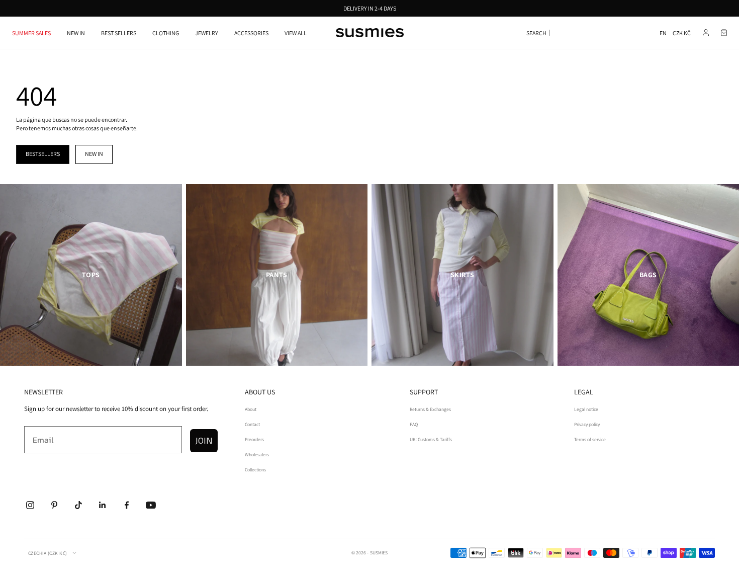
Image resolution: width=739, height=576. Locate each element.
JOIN (204, 440)
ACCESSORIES (251, 33)
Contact (252, 424)
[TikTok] (78, 505)
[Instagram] (30, 505)
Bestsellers (43, 153)
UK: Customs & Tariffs (431, 439)
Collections (255, 469)
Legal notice (586, 409)
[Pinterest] (54, 505)
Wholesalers (257, 454)
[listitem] (91, 275)
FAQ (414, 424)
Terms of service (590, 439)
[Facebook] (127, 505)
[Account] (706, 32)
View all (296, 33)
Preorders (254, 439)
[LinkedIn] (103, 505)
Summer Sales (31, 33)
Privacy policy (587, 424)
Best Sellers (118, 33)
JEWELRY (206, 33)
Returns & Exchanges (430, 409)
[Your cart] (724, 32)
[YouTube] (151, 505)
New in (94, 153)
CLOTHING (165, 33)
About (250, 409)
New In (76, 33)
